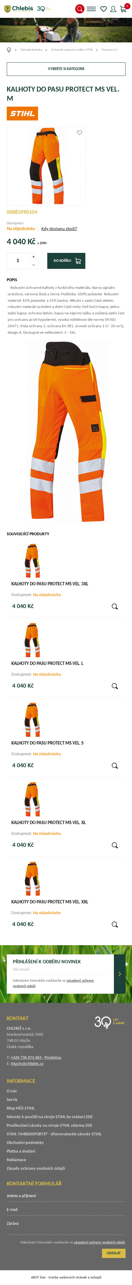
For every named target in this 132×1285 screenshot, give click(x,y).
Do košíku (62, 261)
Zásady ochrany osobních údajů (36, 1168)
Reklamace (16, 1160)
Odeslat (120, 974)
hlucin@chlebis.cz (27, 1064)
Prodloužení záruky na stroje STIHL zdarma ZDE (49, 1125)
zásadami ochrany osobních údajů (99, 1242)
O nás (12, 1091)
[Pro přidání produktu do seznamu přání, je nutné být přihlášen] (79, 133)
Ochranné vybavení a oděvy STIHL (72, 50)
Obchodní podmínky (25, 1143)
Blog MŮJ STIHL (21, 1108)
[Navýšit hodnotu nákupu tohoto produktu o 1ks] (33, 257)
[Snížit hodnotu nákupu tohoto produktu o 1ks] (33, 265)
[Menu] (91, 9)
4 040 (16, 242)
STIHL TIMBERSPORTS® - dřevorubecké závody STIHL (54, 1134)
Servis (12, 1100)
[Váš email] (60, 971)
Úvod (11, 50)
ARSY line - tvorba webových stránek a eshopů (66, 1277)
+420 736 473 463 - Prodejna (36, 1057)
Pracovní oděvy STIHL (115, 50)
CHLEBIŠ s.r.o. (27, 9)
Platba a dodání (21, 1151)
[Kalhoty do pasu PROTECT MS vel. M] (46, 166)
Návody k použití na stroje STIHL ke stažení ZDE (50, 1117)
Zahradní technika (31, 50)
